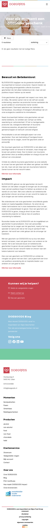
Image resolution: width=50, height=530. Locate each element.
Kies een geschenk (18, 298)
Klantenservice (11, 448)
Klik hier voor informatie (11, 174)
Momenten (9, 397)
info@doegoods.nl (10, 388)
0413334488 (8, 384)
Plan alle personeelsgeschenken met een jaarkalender (23, 329)
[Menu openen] (46, 4)
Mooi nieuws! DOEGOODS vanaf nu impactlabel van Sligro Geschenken (21, 323)
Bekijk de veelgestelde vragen (22, 288)
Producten (9, 419)
